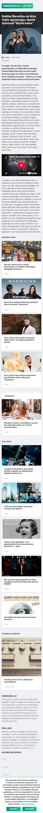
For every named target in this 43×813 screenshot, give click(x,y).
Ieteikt (17, 57)
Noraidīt (29, 809)
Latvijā (6, 274)
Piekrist (14, 809)
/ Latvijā (25, 6)
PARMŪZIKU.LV (11, 6)
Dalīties (7, 57)
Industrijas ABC (9, 687)
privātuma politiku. (27, 804)
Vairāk (32, 748)
